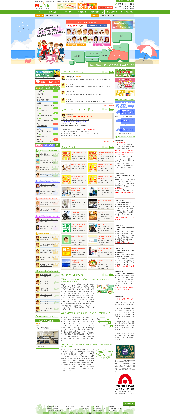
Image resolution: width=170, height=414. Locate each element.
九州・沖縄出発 (49, 145)
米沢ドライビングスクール (44, 115)
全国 (57, 145)
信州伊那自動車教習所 (43, 100)
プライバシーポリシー (115, 408)
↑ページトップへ (129, 403)
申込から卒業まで (112, 12)
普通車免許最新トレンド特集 (76, 45)
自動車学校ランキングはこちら (97, 26)
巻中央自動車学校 (42, 136)
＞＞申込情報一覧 (109, 105)
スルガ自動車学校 (42, 110)
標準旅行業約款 (98, 410)
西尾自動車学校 (90, 94)
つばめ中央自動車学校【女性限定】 (47, 105)
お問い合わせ (129, 1)
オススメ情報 (67, 12)
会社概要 (120, 1)
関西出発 (39, 145)
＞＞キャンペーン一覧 (107, 141)
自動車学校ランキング (97, 12)
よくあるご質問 (85, 406)
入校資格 (96, 406)
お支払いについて (70, 408)
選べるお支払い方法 (127, 12)
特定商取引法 (113, 410)
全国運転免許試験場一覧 (53, 408)
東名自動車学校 (41, 94)
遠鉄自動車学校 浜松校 (93, 79)
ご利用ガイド (52, 12)
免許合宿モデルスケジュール (54, 410)
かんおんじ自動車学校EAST (45, 120)
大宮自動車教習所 (42, 126)
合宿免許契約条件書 (99, 408)
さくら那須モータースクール (45, 141)
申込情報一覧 (82, 12)
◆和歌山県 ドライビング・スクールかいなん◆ (75, 120)
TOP (40, 12)
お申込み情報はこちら (101, 45)
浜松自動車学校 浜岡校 (44, 131)
